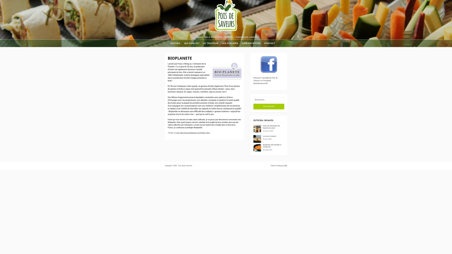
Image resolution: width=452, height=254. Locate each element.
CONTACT (269, 43)
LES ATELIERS (230, 43)
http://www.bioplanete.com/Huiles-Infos (195, 133)
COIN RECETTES (251, 43)
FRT (285, 166)
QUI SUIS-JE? (192, 43)
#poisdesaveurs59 (260, 83)
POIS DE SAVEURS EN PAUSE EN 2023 (271, 127)
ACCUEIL (173, 43)
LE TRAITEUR (210, 43)
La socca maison (269, 136)
